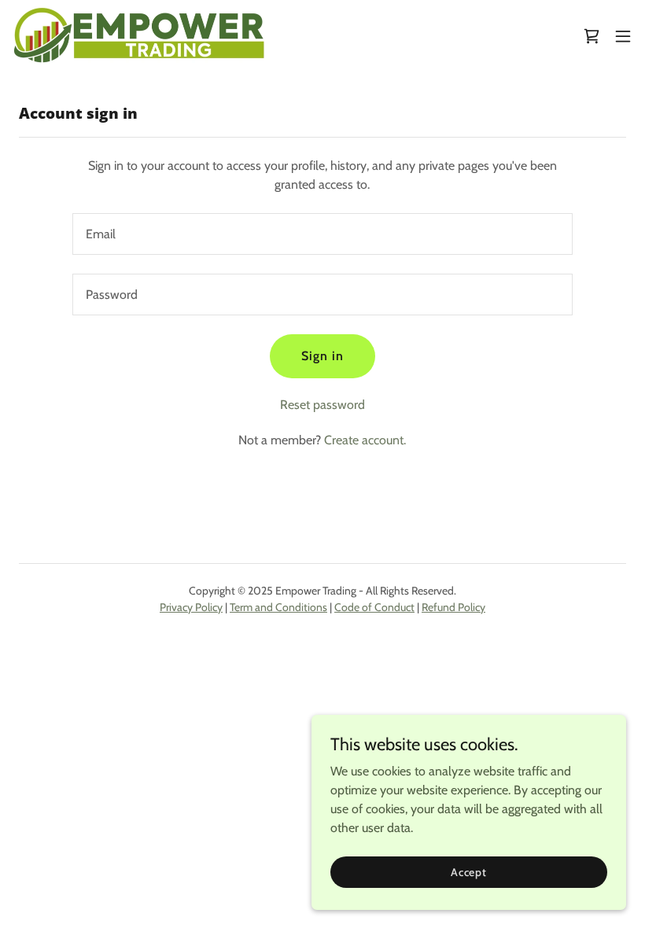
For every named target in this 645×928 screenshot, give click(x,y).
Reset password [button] (322, 404)
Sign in (322, 355)
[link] (140, 35)
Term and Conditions (278, 607)
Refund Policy (453, 607)
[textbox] (322, 234)
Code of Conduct (374, 607)
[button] (623, 36)
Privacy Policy (191, 607)
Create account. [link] (365, 440)
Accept (469, 871)
